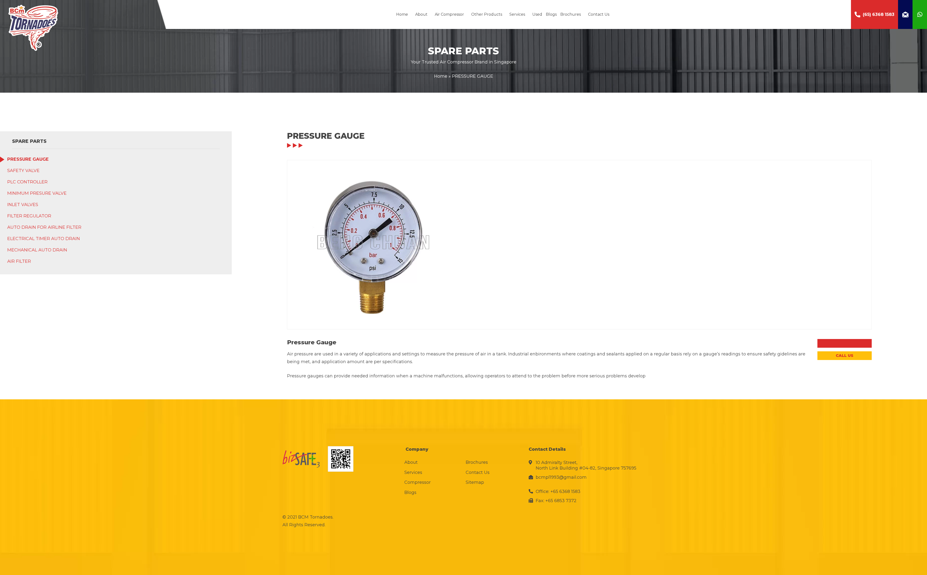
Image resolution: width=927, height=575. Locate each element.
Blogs (551, 14)
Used (537, 14)
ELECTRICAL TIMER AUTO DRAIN (43, 238)
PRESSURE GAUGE (28, 159)
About (421, 14)
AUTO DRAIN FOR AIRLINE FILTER (44, 227)
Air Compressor (449, 14)
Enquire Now (844, 343)
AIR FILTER (19, 261)
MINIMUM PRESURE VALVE (37, 193)
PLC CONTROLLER (27, 182)
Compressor (417, 482)
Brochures (570, 14)
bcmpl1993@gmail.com (561, 477)
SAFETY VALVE (23, 170)
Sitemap (475, 482)
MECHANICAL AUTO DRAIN (37, 250)
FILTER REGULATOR (29, 216)
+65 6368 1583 (565, 491)
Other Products (486, 14)
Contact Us (598, 14)
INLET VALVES (22, 204)
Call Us (844, 355)
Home (402, 14)
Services (517, 14)
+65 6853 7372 (560, 500)
